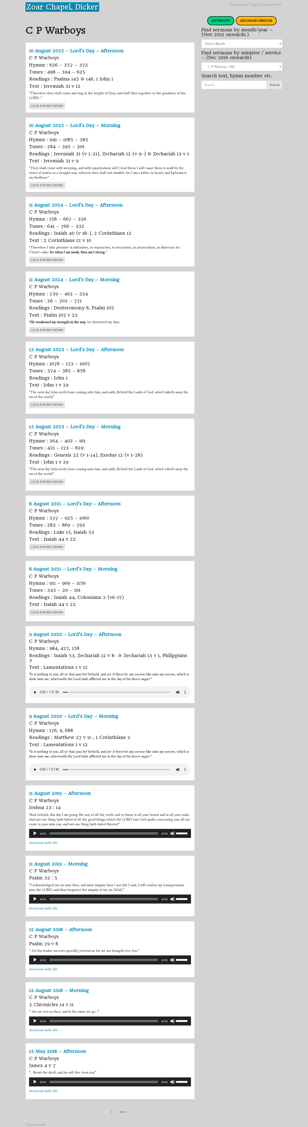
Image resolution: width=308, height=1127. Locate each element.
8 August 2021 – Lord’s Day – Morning (73, 569)
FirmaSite (40, 1124)
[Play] (35, 833)
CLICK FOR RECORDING (47, 106)
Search (274, 85)
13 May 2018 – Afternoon (57, 1051)
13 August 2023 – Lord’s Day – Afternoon (76, 349)
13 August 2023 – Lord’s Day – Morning (75, 426)
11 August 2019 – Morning (58, 864)
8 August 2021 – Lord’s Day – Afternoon (75, 503)
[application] (110, 833)
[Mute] (172, 833)
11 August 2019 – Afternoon (60, 793)
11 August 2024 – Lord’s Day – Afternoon (76, 205)
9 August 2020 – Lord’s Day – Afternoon (75, 634)
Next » (123, 1111)
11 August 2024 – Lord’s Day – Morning (74, 279)
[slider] (182, 833)
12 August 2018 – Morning (59, 990)
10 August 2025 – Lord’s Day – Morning (74, 125)
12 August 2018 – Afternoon (60, 929)
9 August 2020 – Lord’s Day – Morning (73, 716)
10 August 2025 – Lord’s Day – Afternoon (76, 50)
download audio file (43, 843)
